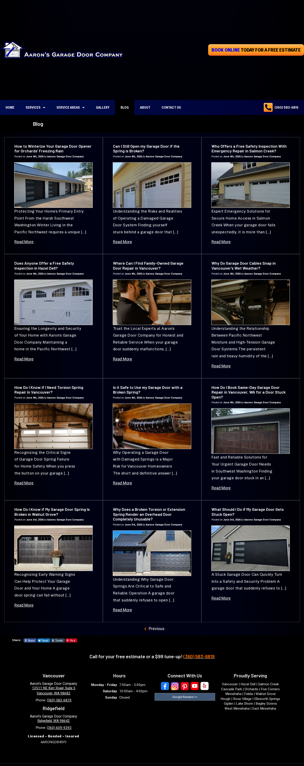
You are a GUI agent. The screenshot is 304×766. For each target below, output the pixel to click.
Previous (156, 629)
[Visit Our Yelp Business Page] (204, 686)
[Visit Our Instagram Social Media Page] (175, 686)
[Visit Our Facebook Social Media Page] (165, 686)
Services (33, 107)
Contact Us (171, 107)
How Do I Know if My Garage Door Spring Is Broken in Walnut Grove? (52, 512)
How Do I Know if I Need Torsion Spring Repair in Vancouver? (48, 390)
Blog (125, 107)
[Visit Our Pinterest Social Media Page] (185, 686)
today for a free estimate (256, 50)
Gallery (102, 107)
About (145, 107)
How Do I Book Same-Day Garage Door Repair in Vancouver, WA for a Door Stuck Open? (249, 392)
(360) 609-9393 (59, 728)
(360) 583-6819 (286, 107)
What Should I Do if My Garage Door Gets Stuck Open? (248, 512)
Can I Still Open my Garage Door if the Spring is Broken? (146, 149)
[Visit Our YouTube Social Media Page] (195, 686)
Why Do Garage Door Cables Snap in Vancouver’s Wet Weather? (244, 266)
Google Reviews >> (184, 697)
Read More (24, 241)
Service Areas (68, 107)
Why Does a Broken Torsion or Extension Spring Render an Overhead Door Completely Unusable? (149, 514)
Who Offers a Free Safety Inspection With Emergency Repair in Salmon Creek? (249, 149)
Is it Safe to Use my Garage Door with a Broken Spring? (147, 390)
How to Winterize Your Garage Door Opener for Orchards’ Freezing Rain (53, 149)
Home (10, 107)
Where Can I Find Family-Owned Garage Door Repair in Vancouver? (148, 266)
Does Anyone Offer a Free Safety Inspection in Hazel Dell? (44, 266)
